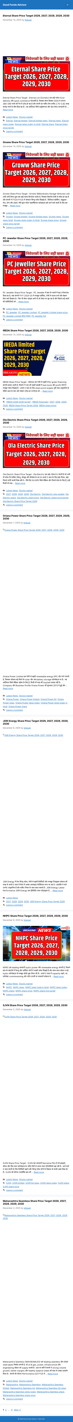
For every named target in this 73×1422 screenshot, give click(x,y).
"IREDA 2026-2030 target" (18, 402)
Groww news (55, 216)
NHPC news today (58, 987)
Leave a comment (14, 131)
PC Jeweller (11, 312)
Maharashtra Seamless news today (19, 1392)
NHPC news (18, 987)
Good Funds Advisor (14, 4)
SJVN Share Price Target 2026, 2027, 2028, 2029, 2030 (35, 1005)
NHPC (9, 987)
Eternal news (55, 120)
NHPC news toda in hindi (37, 987)
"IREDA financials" (40, 402)
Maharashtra (12, 1384)
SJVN (8, 1183)
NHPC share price (23, 991)
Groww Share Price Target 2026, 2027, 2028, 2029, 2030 (36, 142)
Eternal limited (20, 120)
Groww (9, 216)
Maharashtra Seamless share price (19, 1395)
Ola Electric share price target (54, 497)
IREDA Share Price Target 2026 (23, 405)
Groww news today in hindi (27, 220)
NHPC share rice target (44, 991)
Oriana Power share (17, 706)
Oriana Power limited (29, 699)
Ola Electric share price (28, 497)
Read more (8, 110)
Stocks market (26, 117)
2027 (52, 402)
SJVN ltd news (32, 1183)
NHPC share (8, 991)
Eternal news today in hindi (27, 124)
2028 (57, 402)
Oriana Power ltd (48, 699)
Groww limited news (38, 216)
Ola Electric (35, 494)
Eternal (9, 120)
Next (17, 1410)
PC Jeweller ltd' (39, 316)
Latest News (12, 117)
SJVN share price (11, 1186)
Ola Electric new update (53, 494)
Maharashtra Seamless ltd (22, 1388)
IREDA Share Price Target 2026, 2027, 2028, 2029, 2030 (35, 330)
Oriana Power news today (27, 703)
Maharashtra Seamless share (50, 1392)
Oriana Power (12, 699)
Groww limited (20, 216)
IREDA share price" (48, 405)
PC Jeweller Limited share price (52, 312)
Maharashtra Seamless (30, 1384)
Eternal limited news (38, 120)
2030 (5, 405)
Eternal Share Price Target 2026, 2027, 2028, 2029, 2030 (36, 15)
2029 (63, 402)
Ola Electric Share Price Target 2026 (20, 501)
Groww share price (50, 220)
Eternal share (48, 124)
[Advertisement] (36, 39)
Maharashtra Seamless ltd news (51, 1388)
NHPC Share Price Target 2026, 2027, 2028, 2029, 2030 (35, 915)
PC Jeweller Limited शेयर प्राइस (16, 316)
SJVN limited (18, 1183)
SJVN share (63, 1183)
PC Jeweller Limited (27, 312)
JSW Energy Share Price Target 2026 (47, 901)
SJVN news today (48, 1183)
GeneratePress (50, 1419)
